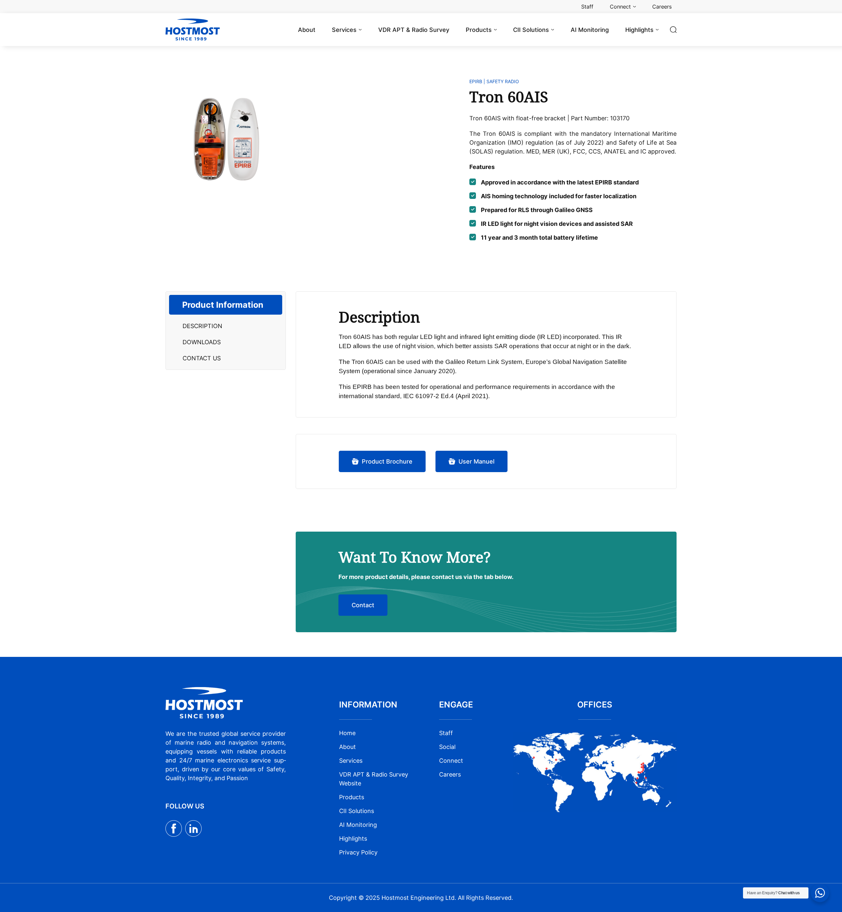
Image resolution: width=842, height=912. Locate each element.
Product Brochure (387, 461)
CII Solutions (356, 810)
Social (447, 746)
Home (347, 733)
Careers (450, 774)
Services (350, 760)
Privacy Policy (358, 852)
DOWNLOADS (202, 342)
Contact (363, 605)
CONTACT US (202, 358)
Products (351, 797)
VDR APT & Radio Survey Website (373, 779)
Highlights (353, 838)
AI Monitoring (358, 824)
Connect (451, 760)
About (347, 746)
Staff (446, 733)
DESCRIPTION (202, 326)
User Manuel (476, 461)
